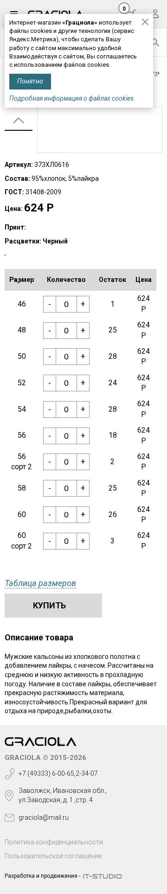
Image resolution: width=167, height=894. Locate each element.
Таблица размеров (40, 583)
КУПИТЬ (49, 605)
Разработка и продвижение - (42, 876)
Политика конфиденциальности (54, 842)
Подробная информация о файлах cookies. (72, 98)
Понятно (30, 81)
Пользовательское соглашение (53, 856)
